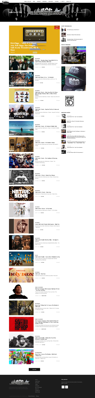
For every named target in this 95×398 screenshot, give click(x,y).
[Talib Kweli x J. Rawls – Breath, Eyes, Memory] (21, 177)
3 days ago (69, 134)
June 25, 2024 (37, 229)
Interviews (37, 385)
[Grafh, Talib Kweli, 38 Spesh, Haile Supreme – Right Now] (21, 226)
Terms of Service (31, 396)
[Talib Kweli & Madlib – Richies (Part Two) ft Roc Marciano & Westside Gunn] (21, 340)
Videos (36, 384)
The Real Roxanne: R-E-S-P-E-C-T (73, 29)
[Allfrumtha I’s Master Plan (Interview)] (63, 35)
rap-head (43, 67)
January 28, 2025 (37, 116)
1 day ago (68, 119)
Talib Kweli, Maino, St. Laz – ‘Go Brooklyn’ (44, 77)
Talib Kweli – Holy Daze (40, 273)
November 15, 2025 (38, 67)
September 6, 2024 (38, 180)
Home (75, 12)
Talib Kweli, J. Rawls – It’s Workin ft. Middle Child (46, 126)
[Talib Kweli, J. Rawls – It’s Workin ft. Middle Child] (21, 128)
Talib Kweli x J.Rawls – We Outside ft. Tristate (45, 142)
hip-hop (57, 26)
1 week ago (64, 62)
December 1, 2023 (37, 312)
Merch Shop (37, 392)
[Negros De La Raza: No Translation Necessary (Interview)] (63, 121)
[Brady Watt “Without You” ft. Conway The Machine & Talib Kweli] (21, 307)
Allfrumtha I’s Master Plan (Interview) (73, 34)
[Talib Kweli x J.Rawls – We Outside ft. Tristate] (21, 144)
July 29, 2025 (37, 82)
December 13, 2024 (38, 131)
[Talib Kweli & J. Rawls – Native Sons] (21, 193)
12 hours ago (69, 115)
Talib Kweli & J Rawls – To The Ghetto (43, 208)
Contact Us (37, 390)
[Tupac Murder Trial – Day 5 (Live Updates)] (63, 147)
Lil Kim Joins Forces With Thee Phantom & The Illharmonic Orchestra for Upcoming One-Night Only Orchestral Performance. (76, 137)
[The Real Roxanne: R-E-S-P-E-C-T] (63, 30)
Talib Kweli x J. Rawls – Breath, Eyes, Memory (45, 175)
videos (39, 58)
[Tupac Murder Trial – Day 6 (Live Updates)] (63, 126)
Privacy (37, 396)
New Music (37, 382)
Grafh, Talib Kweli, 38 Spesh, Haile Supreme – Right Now (47, 224)
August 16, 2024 (37, 196)
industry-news (44, 295)
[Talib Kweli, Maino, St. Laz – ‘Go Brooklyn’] (21, 79)
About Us (37, 388)
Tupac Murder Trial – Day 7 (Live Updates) (74, 116)
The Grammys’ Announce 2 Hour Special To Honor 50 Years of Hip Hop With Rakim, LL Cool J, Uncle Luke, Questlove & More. (46, 322)
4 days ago (69, 140)
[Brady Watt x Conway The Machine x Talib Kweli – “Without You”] (21, 356)
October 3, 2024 (37, 148)
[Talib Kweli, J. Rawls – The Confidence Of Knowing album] (21, 161)
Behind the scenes (38, 287)
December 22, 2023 (38, 278)
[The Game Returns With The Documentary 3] (63, 152)
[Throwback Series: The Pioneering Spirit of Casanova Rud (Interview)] (63, 40)
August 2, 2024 (37, 212)
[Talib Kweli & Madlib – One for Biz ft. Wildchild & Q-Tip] (21, 259)
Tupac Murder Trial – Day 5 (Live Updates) (74, 147)
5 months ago (12, 52)
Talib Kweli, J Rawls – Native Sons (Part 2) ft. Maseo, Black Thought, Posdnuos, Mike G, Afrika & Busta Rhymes (46, 94)
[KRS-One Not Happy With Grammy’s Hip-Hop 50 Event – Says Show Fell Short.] (21, 291)
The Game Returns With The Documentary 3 (75, 152)
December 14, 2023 (38, 295)
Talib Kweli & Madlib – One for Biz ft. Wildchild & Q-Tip (47, 256)
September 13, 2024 (38, 165)
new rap (36, 58)
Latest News (37, 381)
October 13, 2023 (37, 329)
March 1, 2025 (37, 100)
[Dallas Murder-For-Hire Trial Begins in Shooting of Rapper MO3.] (63, 131)
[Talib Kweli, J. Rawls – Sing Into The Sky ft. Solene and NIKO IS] (21, 112)
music (57, 28)
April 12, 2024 (37, 246)
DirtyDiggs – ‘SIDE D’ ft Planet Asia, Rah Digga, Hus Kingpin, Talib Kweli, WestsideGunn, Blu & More (24, 46)
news (42, 287)
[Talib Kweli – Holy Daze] (21, 275)
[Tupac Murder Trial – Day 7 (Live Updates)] (63, 116)
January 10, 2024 (37, 262)
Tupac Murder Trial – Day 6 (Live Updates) (74, 126)
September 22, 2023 (38, 344)
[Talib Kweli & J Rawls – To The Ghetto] (21, 210)
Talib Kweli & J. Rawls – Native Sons (43, 192)
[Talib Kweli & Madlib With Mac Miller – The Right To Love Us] (21, 242)
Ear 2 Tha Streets (38, 387)
